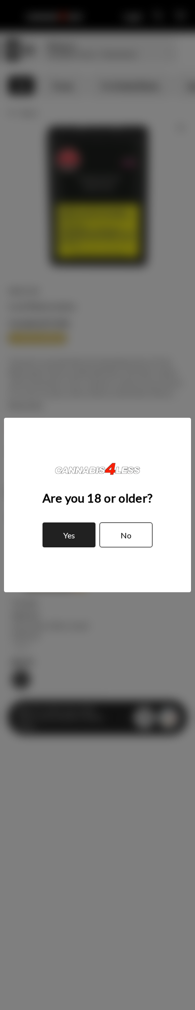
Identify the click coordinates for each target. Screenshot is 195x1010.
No (126, 535)
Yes (69, 535)
